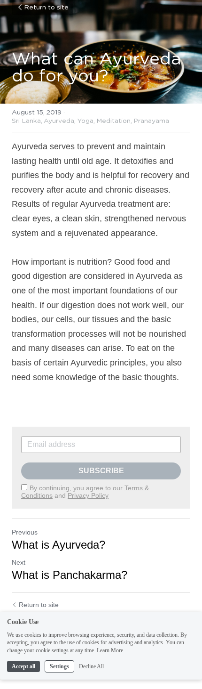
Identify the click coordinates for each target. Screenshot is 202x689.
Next (18, 562)
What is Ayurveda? (58, 544)
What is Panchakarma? (69, 574)
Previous (25, 532)
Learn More (110, 650)
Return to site (46, 7)
